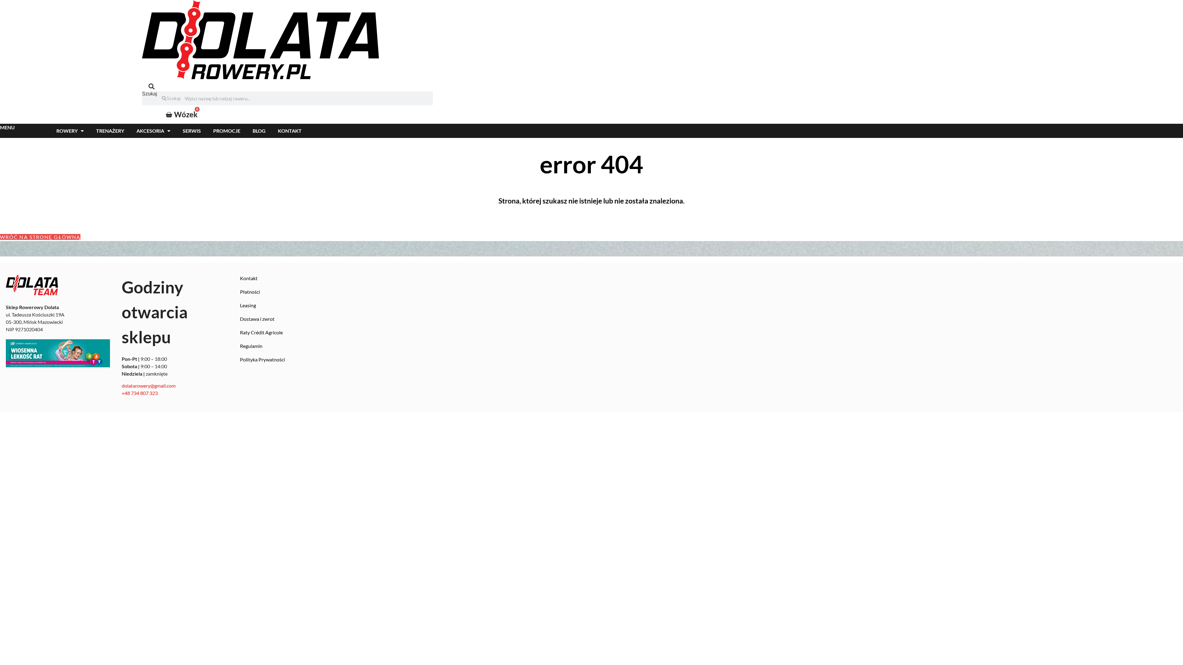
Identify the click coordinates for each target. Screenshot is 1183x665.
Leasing (248, 305)
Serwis (192, 131)
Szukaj (149, 93)
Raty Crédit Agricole (261, 332)
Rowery (67, 131)
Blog (259, 131)
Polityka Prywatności (262, 359)
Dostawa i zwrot (257, 319)
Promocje (226, 131)
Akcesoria (150, 131)
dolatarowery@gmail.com (149, 386)
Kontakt (290, 131)
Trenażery (110, 131)
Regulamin (251, 346)
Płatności (250, 292)
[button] (151, 86)
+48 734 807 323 (140, 393)
